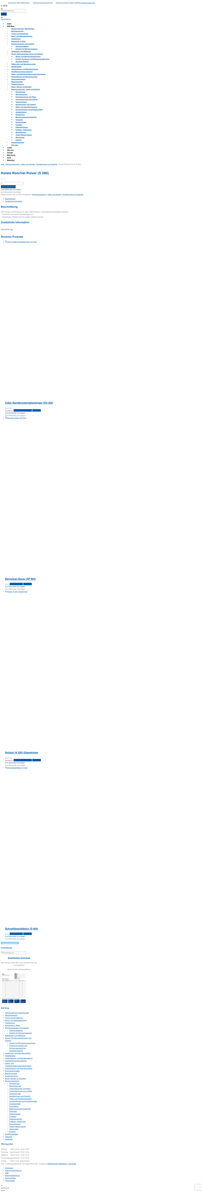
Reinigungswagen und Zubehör (17, 1028)
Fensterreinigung (11, 1076)
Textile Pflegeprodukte (17, 1126)
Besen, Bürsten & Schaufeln (15, 1078)
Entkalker (12, 1116)
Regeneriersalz (15, 1114)
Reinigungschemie (12, 1081)
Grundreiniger (14, 1083)
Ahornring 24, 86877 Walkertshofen (18, 3)
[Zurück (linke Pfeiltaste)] (2, 1190)
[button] (6, 19)
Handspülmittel (15, 1104)
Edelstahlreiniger (15, 1119)
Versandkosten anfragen (23, 410)
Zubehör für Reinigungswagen (20, 1033)
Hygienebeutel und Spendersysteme (18, 1068)
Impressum (9, 1168)
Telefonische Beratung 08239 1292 (66, 3)
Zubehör (12, 1131)
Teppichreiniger (15, 1093)
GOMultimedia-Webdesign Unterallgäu (61, 1164)
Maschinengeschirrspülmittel (26, 117)
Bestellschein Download (19, 957)
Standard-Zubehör (16, 1050)
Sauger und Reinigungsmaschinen (22, 1043)
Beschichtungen (15, 1086)
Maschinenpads (11, 1073)
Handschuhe (10, 1023)
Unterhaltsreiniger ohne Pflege (20, 1091)
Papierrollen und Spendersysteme (18, 1053)
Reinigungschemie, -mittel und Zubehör (20, 164)
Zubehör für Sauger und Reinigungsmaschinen (32, 59)
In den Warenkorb (8, 186)
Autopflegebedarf (11, 1134)
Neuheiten (9, 1139)
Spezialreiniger (15, 1124)
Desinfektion (14, 1106)
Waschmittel (13, 1129)
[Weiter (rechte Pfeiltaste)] (4, 1190)
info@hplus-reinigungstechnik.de (43, 3)
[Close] (2, 1185)
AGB (7, 1173)
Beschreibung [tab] (10, 199)
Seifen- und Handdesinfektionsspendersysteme (18, 1064)
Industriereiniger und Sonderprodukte (29, 110)
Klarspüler (13, 1111)
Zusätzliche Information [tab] (13, 201)
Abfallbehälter (10, 1056)
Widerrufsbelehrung (12, 1175)
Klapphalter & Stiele (12, 1025)
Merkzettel (11, 160)
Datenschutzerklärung (13, 1170)
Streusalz (14, 145)
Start (2, 164)
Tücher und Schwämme (14, 1018)
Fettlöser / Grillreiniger (17, 1121)
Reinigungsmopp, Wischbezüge (17, 1013)
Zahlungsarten (10, 1178)
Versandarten (10, 1180)
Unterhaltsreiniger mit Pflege (20, 1088)
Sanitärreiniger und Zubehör (46, 164)
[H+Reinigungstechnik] (86, 3)
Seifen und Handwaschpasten (20, 1099)
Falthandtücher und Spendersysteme (19, 1058)
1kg (11, 229)
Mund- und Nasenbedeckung (16, 1020)
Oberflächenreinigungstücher (16, 1061)
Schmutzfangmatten (12, 1071)
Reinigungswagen (16, 1030)
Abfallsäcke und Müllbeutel (15, 1035)
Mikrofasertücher (11, 1015)
